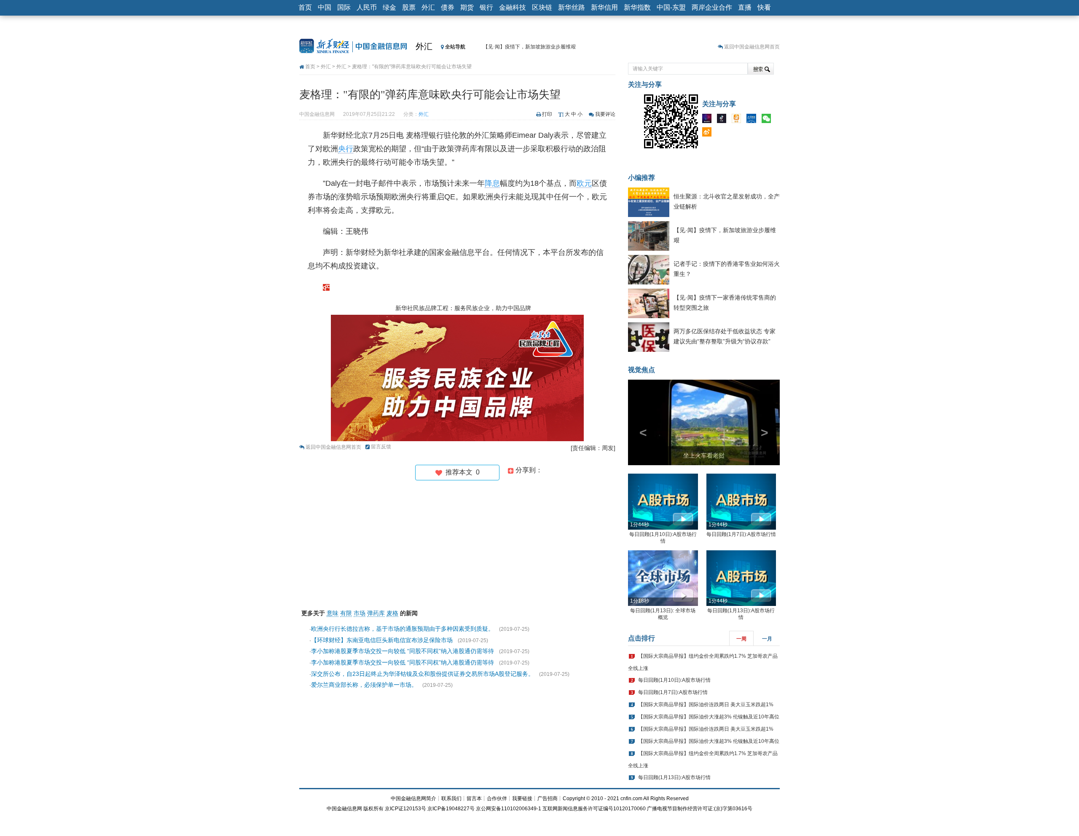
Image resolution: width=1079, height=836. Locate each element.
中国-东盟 (671, 7)
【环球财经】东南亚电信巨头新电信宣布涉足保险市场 (382, 640)
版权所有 (373, 809)
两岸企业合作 (712, 7)
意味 (332, 613)
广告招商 (547, 798)
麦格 (392, 613)
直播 (745, 7)
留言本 (474, 798)
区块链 (542, 7)
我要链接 (522, 798)
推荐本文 (461, 472)
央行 (345, 149)
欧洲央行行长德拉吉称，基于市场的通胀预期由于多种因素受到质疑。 (402, 628)
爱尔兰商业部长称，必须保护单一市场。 (364, 684)
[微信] (768, 120)
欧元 (584, 183)
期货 (467, 7)
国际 (344, 7)
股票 (409, 7)
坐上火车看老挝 (704, 455)
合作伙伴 (497, 798)
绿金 (389, 7)
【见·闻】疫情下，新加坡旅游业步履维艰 (529, 47)
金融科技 (512, 7)
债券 (447, 7)
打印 (547, 114)
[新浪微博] (709, 134)
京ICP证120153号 (405, 809)
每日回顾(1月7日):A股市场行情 (741, 534)
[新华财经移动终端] (753, 120)
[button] (639, 422)
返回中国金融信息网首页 (752, 47)
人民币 (367, 7)
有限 (346, 613)
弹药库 (376, 613)
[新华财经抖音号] (723, 120)
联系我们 (451, 798)
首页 (305, 7)
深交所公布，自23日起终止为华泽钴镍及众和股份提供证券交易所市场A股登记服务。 (422, 673)
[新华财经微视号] (709, 120)
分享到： (528, 470)
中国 (324, 7)
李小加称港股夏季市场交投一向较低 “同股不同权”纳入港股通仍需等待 (402, 651)
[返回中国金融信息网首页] (326, 287)
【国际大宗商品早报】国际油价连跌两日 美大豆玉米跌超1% (705, 704)
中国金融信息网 (344, 809)
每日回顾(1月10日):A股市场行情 (674, 680)
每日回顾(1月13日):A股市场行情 (674, 777)
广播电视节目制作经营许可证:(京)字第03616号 (699, 809)
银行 (486, 7)
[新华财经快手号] (738, 120)
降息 (492, 183)
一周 (741, 639)
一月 (767, 639)
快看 (764, 7)
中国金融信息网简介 (413, 798)
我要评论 (605, 114)
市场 (359, 613)
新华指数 (637, 7)
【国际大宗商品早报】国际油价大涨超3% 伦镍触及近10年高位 (708, 717)
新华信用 (604, 7)
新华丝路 (571, 7)
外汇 (428, 7)
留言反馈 (381, 447)
